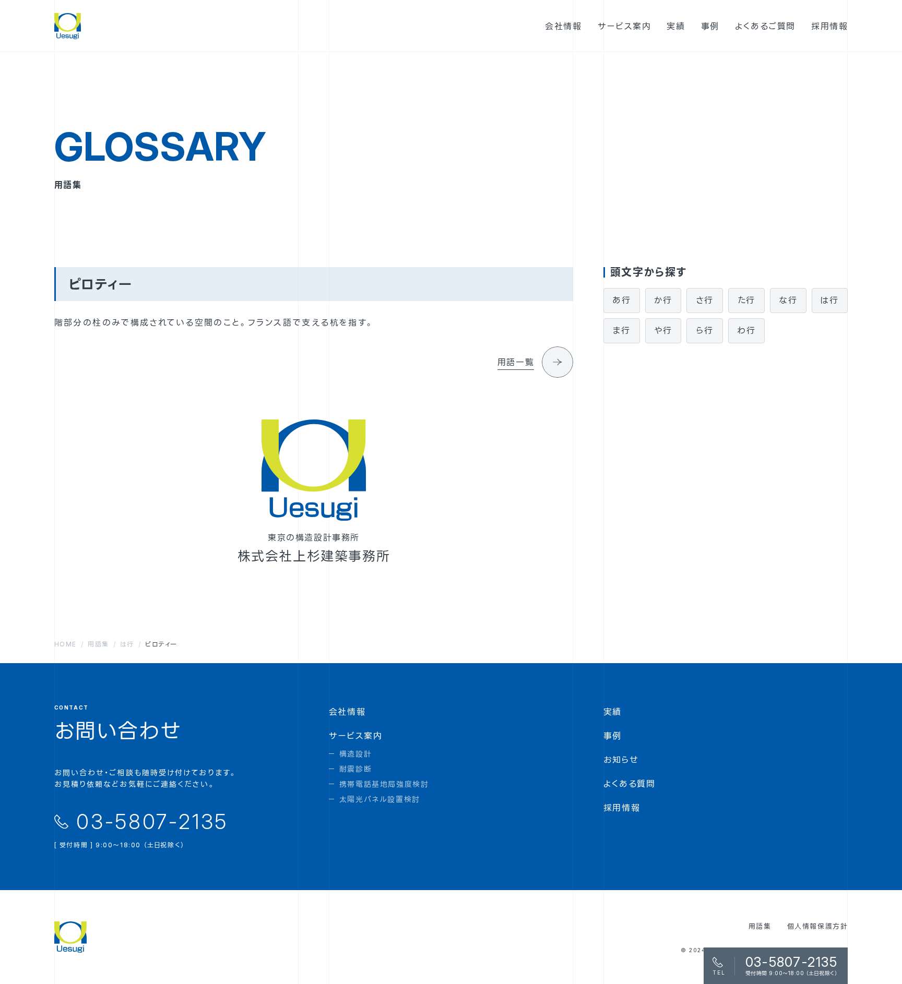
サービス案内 (356, 735)
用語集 (760, 926)
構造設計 (355, 753)
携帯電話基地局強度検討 (384, 783)
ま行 (622, 330)
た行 (746, 300)
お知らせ (620, 759)
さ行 (705, 300)
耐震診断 (355, 768)
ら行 (705, 330)
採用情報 (621, 807)
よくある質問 (629, 783)
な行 (788, 300)
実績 (612, 711)
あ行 (621, 300)
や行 (663, 330)
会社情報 (347, 711)
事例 (612, 735)
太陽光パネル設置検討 (379, 799)
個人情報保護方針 (817, 926)
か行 (663, 300)
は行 (829, 300)
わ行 (746, 330)
